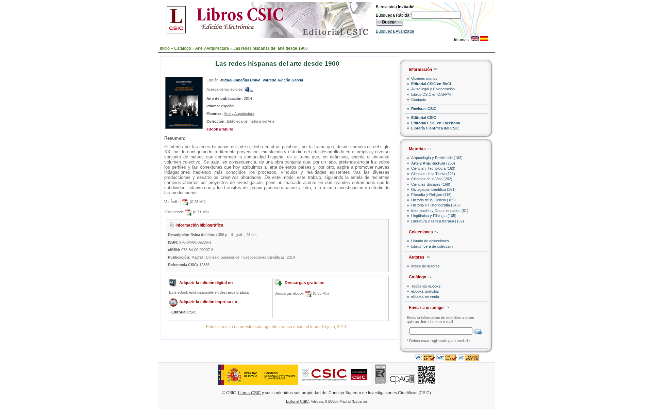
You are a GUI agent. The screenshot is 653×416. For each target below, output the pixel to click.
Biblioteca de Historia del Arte (250, 121)
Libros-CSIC (249, 392)
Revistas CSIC (423, 109)
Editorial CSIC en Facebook (435, 123)
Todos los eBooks (426, 286)
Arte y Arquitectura (212, 48)
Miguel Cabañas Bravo (240, 80)
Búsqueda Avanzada (395, 31)
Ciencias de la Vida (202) (431, 179)
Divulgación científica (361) (433, 189)
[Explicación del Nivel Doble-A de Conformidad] (468, 359)
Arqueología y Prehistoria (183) (437, 158)
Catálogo (182, 48)
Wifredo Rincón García (283, 80)
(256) (433, 163)
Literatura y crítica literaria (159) (437, 221)
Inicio (165, 48)
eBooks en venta (425, 296)
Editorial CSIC (423, 117)
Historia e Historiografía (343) (435, 205)
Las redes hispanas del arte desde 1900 (270, 48)
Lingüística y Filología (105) (433, 216)
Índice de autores (425, 266)
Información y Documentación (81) (439, 211)
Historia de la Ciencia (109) (433, 200)
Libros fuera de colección (432, 246)
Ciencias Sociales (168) (430, 184)
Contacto (418, 99)
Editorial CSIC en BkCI (431, 84)
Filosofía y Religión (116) (431, 194)
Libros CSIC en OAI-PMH (432, 94)
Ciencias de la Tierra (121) (433, 174)
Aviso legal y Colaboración (433, 89)
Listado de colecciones (430, 241)
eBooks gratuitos (425, 291)
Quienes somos (424, 78)
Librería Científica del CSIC (435, 128)
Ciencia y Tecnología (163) (433, 168)
